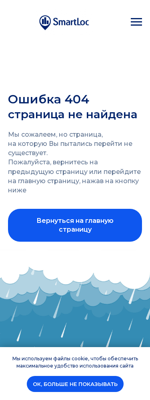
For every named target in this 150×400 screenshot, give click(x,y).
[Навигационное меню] (136, 22)
